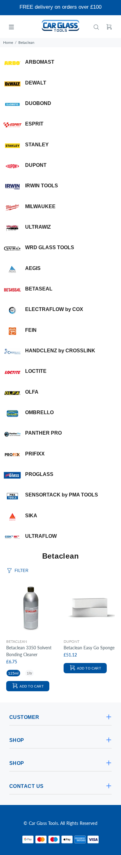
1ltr (29, 673)
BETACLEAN (16, 641)
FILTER (21, 570)
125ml (13, 673)
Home (8, 42)
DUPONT (71, 641)
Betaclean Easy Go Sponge (89, 647)
